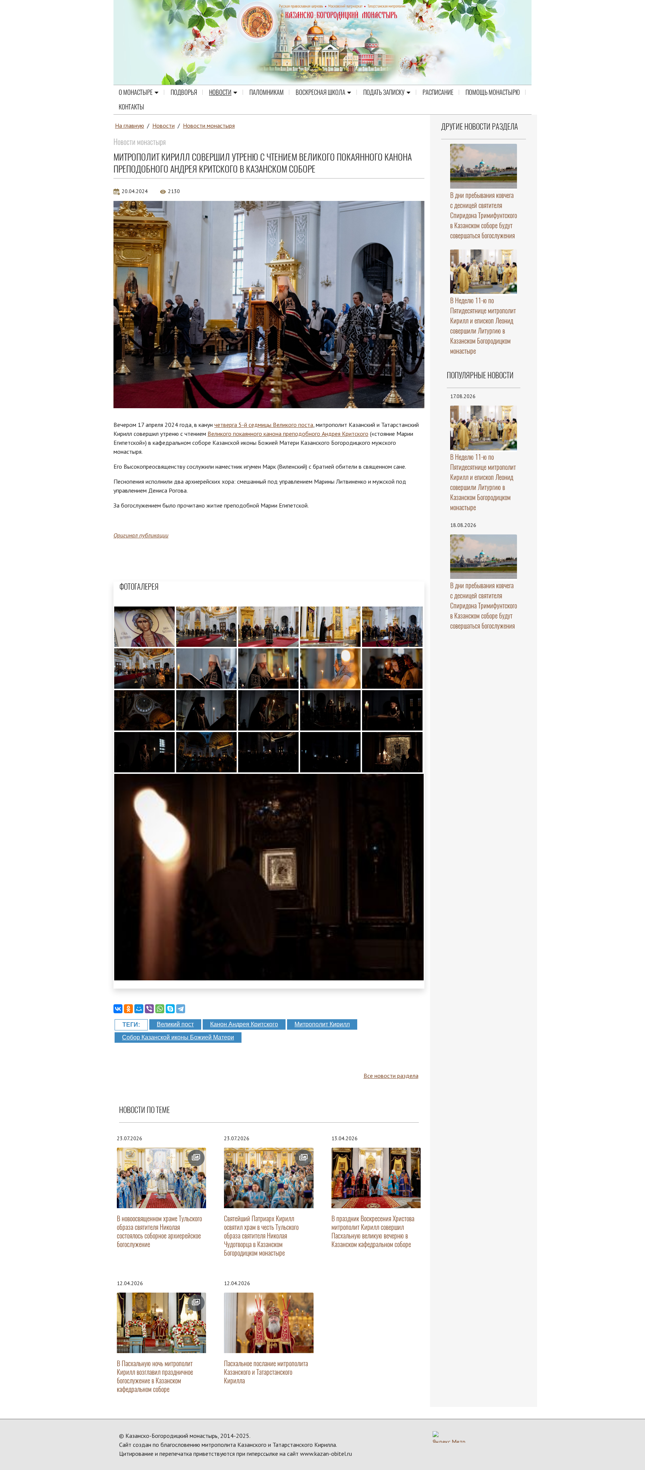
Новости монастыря (209, 125)
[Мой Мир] (138, 1008)
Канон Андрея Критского (244, 1024)
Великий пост (175, 1024)
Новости (220, 92)
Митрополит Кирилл (322, 1024)
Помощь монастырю (492, 92)
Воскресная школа (320, 92)
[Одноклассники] (128, 1008)
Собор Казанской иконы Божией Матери (178, 1037)
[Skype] (170, 1008)
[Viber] (149, 1008)
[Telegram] (180, 1008)
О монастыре (136, 92)
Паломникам (266, 92)
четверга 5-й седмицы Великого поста (263, 424)
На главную (129, 125)
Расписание (438, 92)
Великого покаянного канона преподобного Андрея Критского (288, 433)
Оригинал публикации (140, 535)
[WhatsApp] (159, 1008)
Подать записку (384, 92)
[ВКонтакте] (117, 1008)
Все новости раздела (391, 1075)
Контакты (131, 106)
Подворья (184, 92)
